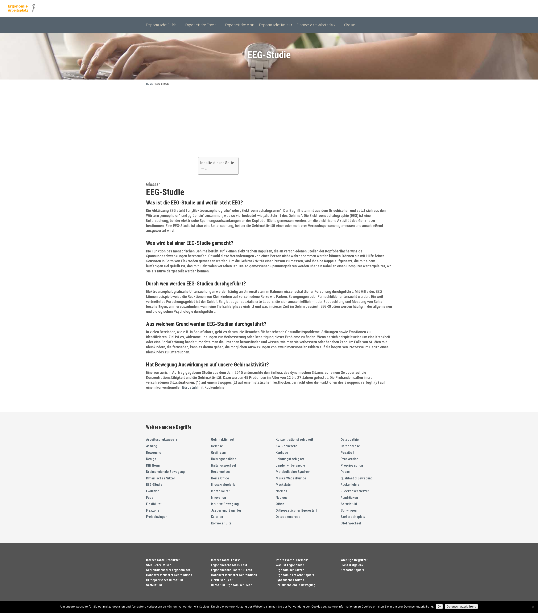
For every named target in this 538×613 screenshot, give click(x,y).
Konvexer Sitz (221, 523)
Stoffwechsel (351, 523)
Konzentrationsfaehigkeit (294, 439)
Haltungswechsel (223, 465)
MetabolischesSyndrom (293, 472)
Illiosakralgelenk (223, 484)
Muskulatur (284, 484)
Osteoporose (350, 446)
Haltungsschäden (223, 459)
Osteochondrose (288, 517)
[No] (533, 607)
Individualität (220, 491)
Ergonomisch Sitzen (290, 570)
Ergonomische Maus (239, 25)
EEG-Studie (154, 484)
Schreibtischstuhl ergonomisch (168, 570)
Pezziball (347, 452)
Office (280, 504)
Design (151, 459)
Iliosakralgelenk (352, 565)
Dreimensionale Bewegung (165, 472)
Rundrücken (349, 497)
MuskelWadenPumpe (291, 478)
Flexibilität (154, 504)
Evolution (152, 491)
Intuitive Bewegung (225, 504)
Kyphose (282, 452)
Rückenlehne (350, 484)
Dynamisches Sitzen (160, 478)
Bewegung (153, 452)
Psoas (345, 472)
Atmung (151, 446)
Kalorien (217, 517)
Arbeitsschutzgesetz (161, 439)
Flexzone (152, 510)
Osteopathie (350, 439)
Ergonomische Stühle (161, 25)
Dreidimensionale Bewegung (295, 585)
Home (149, 83)
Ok (439, 606)
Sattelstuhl (349, 504)
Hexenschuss (221, 472)
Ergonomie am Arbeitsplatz (316, 25)
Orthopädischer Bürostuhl (164, 580)
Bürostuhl (190, 387)
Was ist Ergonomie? (290, 565)
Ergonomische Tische (200, 25)
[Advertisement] (269, 120)
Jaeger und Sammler (226, 510)
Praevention (349, 459)
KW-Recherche (287, 446)
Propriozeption (352, 465)
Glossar (349, 25)
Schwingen (349, 510)
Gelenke (217, 446)
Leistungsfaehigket (290, 459)
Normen (281, 491)
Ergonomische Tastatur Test (231, 570)
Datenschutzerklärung (461, 606)
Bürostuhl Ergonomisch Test (231, 585)
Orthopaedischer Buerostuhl (296, 510)
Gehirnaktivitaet (222, 439)
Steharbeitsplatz (353, 517)
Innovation (218, 497)
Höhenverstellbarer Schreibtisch (169, 575)
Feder (150, 497)
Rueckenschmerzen (355, 491)
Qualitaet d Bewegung (357, 478)
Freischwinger (156, 517)
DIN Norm (153, 465)
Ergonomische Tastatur (275, 25)
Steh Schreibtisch (158, 565)
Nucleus (281, 497)
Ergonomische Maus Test (229, 565)
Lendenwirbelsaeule (290, 465)
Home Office (220, 478)
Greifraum (218, 452)
